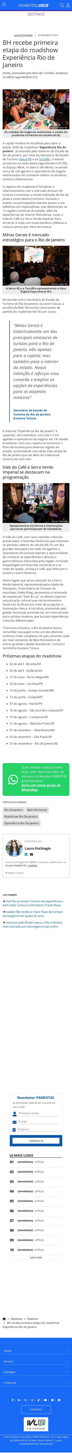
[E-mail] (31, 854)
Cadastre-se (36, 1140)
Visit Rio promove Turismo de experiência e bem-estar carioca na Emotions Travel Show (33, 903)
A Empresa (10, 1382)
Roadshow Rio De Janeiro (20, 816)
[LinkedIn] (26, 854)
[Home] (4, 1318)
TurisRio (44, 159)
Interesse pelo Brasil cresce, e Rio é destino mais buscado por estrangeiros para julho (33, 924)
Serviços (8, 1361)
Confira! (32, 865)
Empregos (9, 1372)
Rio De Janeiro (13, 810)
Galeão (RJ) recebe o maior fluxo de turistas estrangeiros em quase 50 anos (33, 914)
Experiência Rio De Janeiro (21, 823)
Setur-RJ (25, 159)
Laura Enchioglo (23, 35)
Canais (8, 1350)
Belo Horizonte (37, 810)
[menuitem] (36, 1349)
